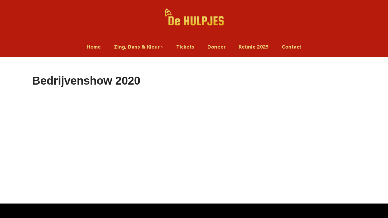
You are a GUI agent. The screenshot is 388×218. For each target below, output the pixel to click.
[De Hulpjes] (194, 18)
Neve (9, 210)
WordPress (76, 210)
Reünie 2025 (254, 46)
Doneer (216, 46)
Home (94, 46)
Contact (291, 46)
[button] (162, 47)
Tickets (185, 46)
